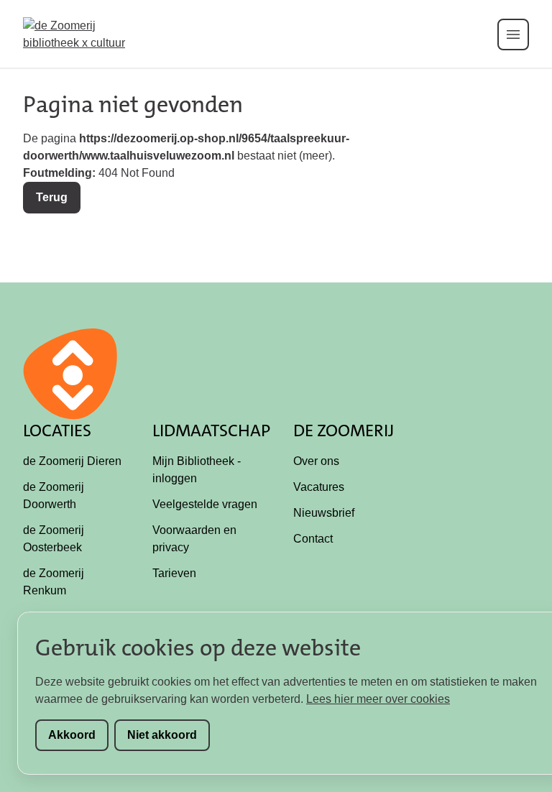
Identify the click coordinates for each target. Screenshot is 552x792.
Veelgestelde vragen (204, 504)
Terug (52, 197)
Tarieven (174, 573)
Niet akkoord (162, 735)
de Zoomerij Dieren (72, 461)
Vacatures (318, 487)
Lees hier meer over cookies (378, 699)
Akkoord (72, 735)
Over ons (316, 461)
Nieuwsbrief (323, 513)
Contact (313, 539)
